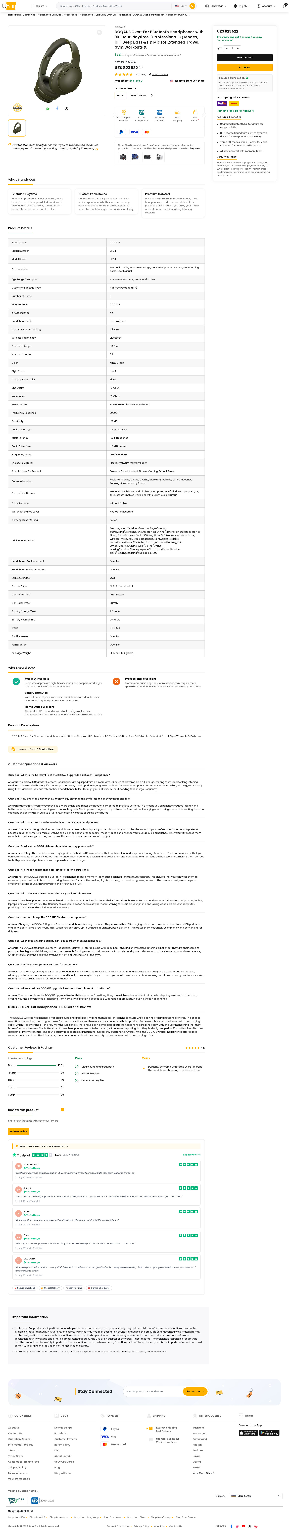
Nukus (196, 1456)
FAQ (56, 1450)
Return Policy (62, 1444)
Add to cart (244, 57)
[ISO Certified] (41, 1500)
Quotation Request (19, 1439)
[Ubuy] (9, 6)
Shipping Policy (17, 1467)
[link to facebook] (57, 108)
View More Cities (203, 1473)
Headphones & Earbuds (92, 14)
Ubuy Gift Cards (64, 1461)
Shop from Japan (59, 1517)
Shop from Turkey (161, 1517)
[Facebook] (231, 1526)
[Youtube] (243, 1526)
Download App (63, 1427)
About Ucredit (62, 1456)
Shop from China (136, 1517)
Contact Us (15, 1433)
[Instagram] (237, 1526)
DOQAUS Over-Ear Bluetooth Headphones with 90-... (161, 14)
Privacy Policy (141, 1526)
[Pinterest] (256, 1526)
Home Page (14, 14)
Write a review (18, 1131)
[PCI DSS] (16, 1501)
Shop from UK (37, 1517)
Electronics (29, 14)
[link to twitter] (66, 108)
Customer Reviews (65, 1439)
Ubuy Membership (19, 1478)
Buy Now (195, 148)
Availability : (122, 80)
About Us (13, 1427)
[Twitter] (250, 1526)
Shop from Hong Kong (86, 1517)
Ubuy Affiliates (63, 1473)
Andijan (197, 1444)
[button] (216, 6)
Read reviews (190, 1154)
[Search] (192, 6)
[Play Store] (269, 1434)
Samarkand (200, 1439)
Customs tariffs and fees (23, 1461)
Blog (57, 1467)
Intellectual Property (20, 1444)
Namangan (199, 1433)
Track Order (15, 1456)
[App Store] (249, 1434)
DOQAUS (120, 27)
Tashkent (198, 1427)
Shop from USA (16, 1517)
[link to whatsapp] (48, 108)
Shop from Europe (186, 1517)
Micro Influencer (18, 1473)
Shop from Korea (113, 1517)
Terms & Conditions (118, 1526)
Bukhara (198, 1450)
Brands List (61, 1433)
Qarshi (197, 1461)
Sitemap (13, 1450)
